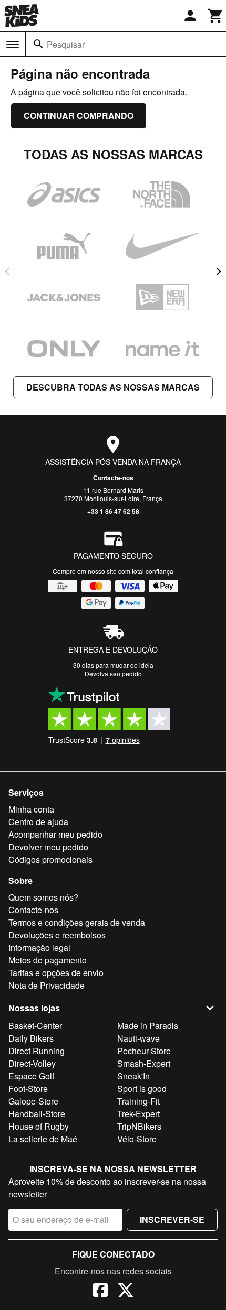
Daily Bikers (31, 1038)
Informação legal (39, 947)
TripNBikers (139, 1126)
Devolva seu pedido (113, 673)
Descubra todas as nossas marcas (113, 387)
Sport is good (142, 1088)
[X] (125, 1292)
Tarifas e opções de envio (56, 973)
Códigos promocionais (50, 859)
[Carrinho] (215, 15)
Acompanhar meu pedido (55, 834)
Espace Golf (31, 1076)
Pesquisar (66, 44)
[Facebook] (100, 1292)
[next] (218, 271)
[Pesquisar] (38, 44)
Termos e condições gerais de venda (76, 922)
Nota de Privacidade (46, 985)
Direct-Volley (32, 1063)
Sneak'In (133, 1076)
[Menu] (12, 44)
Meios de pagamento (47, 960)
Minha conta (31, 809)
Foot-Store (28, 1088)
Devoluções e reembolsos (57, 935)
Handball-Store (36, 1114)
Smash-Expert (143, 1063)
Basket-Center (35, 1026)
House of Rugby (38, 1126)
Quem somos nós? (43, 897)
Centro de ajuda (38, 822)
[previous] (7, 271)
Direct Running (36, 1051)
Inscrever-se (172, 1220)
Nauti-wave (138, 1038)
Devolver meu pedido (48, 847)
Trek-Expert (138, 1114)
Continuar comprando (78, 116)
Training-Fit (138, 1101)
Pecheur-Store (144, 1051)
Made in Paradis (147, 1026)
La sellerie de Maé (42, 1139)
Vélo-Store (137, 1139)
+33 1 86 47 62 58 (113, 511)
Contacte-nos (113, 477)
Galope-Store (33, 1101)
